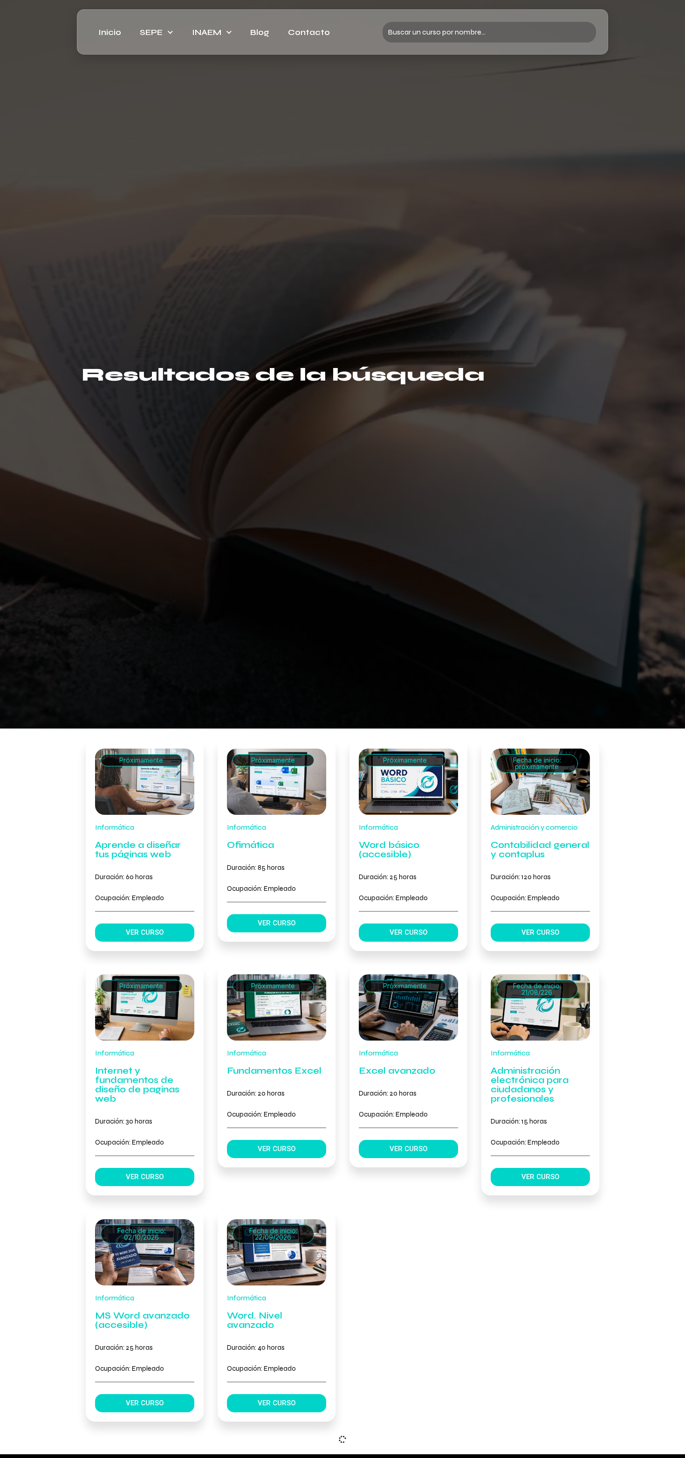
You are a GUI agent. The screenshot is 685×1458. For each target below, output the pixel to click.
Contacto (309, 32)
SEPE (151, 32)
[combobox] (489, 32)
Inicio (109, 32)
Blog (259, 32)
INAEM (206, 32)
